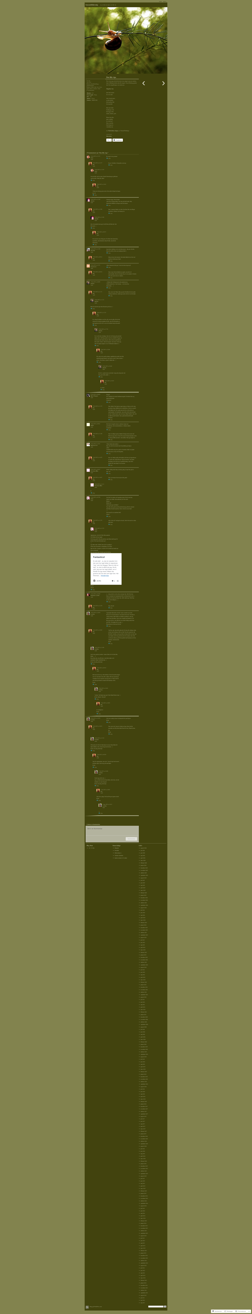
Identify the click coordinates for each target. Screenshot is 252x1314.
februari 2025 (144, 892)
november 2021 (144, 989)
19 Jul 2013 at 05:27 (101, 232)
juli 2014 (143, 1208)
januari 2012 (143, 1283)
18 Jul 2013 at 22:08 (97, 209)
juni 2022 (143, 972)
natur (88, 88)
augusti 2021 (144, 997)
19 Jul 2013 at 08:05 (95, 282)
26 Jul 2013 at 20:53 (97, 726)
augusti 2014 (144, 1206)
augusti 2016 (144, 1146)
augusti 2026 (144, 848)
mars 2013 (143, 1248)
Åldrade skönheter (119, 855)
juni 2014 (143, 1211)
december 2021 (144, 987)
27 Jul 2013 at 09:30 (101, 754)
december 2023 (144, 927)
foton (100, 87)
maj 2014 (143, 1213)
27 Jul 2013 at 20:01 (105, 789)
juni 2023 (143, 942)
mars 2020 (143, 1039)
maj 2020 (143, 1034)
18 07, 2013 (89, 82)
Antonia (92, 201)
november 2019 (144, 1049)
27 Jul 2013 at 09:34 (101, 667)
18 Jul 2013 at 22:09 (99, 217)
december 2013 (144, 1225)
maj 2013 (143, 1243)
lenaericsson (93, 266)
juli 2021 (143, 999)
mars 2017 (143, 1129)
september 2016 (144, 1143)
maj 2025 (143, 885)
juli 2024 (143, 910)
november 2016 (144, 1138)
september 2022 (144, 965)
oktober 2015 (144, 1171)
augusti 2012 (144, 1265)
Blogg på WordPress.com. (96, 1306)
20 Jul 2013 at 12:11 (99, 484)
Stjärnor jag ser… (105, 41)
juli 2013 (143, 1238)
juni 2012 (143, 1270)
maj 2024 (143, 915)
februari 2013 (144, 1250)
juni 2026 (143, 853)
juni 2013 (143, 1240)
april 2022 (143, 977)
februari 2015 (144, 1191)
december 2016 (144, 1136)
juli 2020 (143, 1029)
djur (95, 87)
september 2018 (144, 1084)
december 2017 (144, 1106)
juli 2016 (143, 1148)
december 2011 (144, 1285)
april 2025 (143, 887)
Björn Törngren (94, 396)
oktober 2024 (144, 902)
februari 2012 (144, 1280)
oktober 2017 (144, 1111)
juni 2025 (143, 883)
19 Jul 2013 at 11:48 (97, 433)
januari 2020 (143, 1044)
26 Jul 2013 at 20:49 (97, 630)
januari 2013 (143, 1253)
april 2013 (143, 1245)
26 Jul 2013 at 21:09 (99, 647)
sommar (95, 88)
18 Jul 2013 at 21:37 (97, 163)
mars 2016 (143, 1158)
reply (92, 159)
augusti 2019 (144, 1056)
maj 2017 (143, 1124)
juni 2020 (143, 1032)
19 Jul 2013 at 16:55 (97, 457)
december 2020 (144, 1017)
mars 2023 (143, 950)
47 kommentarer (90, 90)
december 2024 (144, 897)
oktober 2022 (144, 962)
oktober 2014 (144, 1201)
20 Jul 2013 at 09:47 (95, 469)
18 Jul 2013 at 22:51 (95, 265)
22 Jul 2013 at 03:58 (95, 497)
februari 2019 (144, 1071)
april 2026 (143, 858)
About (164, 1)
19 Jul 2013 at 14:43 (101, 184)
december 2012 (144, 1255)
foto (98, 87)
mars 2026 (143, 860)
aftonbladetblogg (95, 84)
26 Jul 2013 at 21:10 (99, 738)
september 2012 (144, 1263)
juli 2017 (143, 1119)
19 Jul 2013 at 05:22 (97, 257)
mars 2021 (143, 1009)
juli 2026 (143, 850)
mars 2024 (143, 920)
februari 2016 (144, 1161)
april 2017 (143, 1126)
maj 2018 (143, 1094)
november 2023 (144, 930)
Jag (93, 164)
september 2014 (144, 1203)
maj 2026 (143, 855)
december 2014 (144, 1196)
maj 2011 (143, 1302)
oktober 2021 (144, 992)
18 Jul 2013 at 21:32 (95, 156)
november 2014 (144, 1198)
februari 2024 (144, 922)
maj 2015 (143, 1183)
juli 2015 (143, 1178)
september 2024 (144, 905)
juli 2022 (143, 969)
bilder (92, 87)
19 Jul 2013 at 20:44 (105, 349)
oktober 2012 (144, 1260)
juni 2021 (143, 1002)
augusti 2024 (144, 907)
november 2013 (144, 1228)
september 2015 (144, 1173)
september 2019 (144, 1054)
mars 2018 (143, 1099)
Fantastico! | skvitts (95, 595)
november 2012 (144, 1258)
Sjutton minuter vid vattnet (121, 858)
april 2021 (143, 1007)
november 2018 (144, 1079)
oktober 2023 (144, 932)
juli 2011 (143, 1298)
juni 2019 (143, 1061)
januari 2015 (143, 1193)
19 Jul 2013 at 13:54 (99, 169)
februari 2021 (144, 1012)
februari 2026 (144, 863)
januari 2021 (143, 1014)
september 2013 (144, 1233)
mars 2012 (143, 1278)
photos (91, 88)
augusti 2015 (144, 1176)
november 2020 (144, 1019)
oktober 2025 (144, 873)
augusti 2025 (144, 878)
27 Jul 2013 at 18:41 (103, 688)
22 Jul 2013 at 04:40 (95, 594)
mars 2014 (143, 1218)
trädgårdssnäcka (90, 85)
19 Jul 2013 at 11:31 (97, 291)
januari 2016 (143, 1163)
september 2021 (144, 994)
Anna (92, 158)
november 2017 (144, 1109)
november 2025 (144, 870)
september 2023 (144, 935)
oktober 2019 (144, 1052)
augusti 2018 (144, 1086)
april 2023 (143, 947)
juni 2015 (143, 1181)
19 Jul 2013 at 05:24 (97, 272)
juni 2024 (143, 912)
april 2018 (143, 1096)
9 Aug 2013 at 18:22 (107, 804)
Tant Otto (93, 250)
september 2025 (144, 875)
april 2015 (143, 1186)
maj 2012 (143, 1273)
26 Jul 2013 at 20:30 (95, 612)
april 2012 (143, 1275)
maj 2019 (143, 1064)
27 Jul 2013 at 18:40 (103, 771)
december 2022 (144, 957)
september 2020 (144, 1024)
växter (98, 88)
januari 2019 (143, 1074)
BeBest (92, 425)
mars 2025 (143, 890)
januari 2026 (143, 865)
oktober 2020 (144, 1022)
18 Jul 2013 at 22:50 (95, 249)
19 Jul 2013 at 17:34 (103, 329)
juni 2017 (143, 1121)
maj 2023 (143, 945)
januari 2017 (143, 1133)
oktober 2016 (144, 1141)
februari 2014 (144, 1221)
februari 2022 (144, 982)
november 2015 (144, 1168)
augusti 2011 (144, 1295)
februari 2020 (144, 1042)
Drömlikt (117, 850)
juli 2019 (143, 1059)
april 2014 (143, 1215)
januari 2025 (143, 895)
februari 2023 (144, 952)
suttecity (92, 283)
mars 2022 (143, 979)
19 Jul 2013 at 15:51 (95, 443)
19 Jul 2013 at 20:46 (107, 366)
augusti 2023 (144, 937)
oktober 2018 (144, 1081)
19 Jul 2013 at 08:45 (95, 394)
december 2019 (144, 1046)
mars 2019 (143, 1069)
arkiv (160, 1)
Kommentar (131, 839)
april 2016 (143, 1156)
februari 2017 (144, 1131)
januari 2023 (143, 955)
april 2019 (143, 1066)
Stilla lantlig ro (118, 853)
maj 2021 (143, 1004)
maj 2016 (143, 1153)
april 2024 (143, 917)
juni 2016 (143, 1151)
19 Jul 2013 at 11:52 (101, 312)
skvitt (92, 499)
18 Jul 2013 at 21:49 (95, 199)
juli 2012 (143, 1268)
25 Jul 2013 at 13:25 (99, 528)
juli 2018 (143, 1089)
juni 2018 (143, 1091)
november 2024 (144, 900)
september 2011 (144, 1292)
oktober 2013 (144, 1230)
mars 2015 (143, 1188)
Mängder (117, 848)
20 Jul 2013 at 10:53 (109, 380)
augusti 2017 (144, 1116)
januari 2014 (143, 1223)
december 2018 (144, 1076)
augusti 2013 (144, 1235)
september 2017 (144, 1114)
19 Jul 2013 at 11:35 (97, 406)
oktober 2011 (144, 1290)
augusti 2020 (144, 1027)
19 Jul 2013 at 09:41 (95, 423)
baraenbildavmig (92, 4)
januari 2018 (143, 1104)
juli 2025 (143, 880)
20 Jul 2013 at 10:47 (97, 477)
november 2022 (144, 960)
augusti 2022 (144, 967)
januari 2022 (143, 984)
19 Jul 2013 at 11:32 (99, 299)
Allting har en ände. (146, 41)
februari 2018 (144, 1101)
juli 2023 (143, 940)
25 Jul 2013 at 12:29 (97, 520)
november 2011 (144, 1288)
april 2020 (143, 1037)
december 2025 (144, 868)
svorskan (93, 614)
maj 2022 (143, 974)
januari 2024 (143, 925)
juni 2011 (143, 1300)
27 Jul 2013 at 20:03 (105, 703)
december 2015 (144, 1166)
